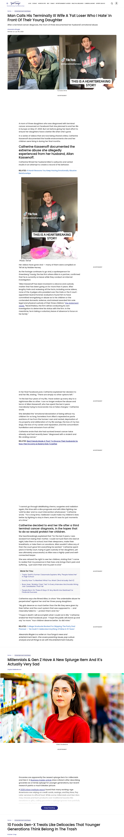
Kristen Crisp (12, 834)
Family (52, 3)
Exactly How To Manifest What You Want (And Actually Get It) (48, 580)
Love (29, 3)
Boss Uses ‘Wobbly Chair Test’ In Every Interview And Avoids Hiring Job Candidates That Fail (50, 585)
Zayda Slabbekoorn (14, 669)
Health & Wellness (77, 3)
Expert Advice (100, 3)
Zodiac (34, 3)
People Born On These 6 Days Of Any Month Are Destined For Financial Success (47, 591)
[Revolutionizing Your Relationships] (16, 3)
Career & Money (90, 3)
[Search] (111, 3)
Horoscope (42, 3)
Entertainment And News (23, 11)
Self (48, 3)
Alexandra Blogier (14, 29)
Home (9, 11)
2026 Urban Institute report (32, 789)
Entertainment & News (63, 3)
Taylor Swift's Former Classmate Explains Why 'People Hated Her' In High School (49, 576)
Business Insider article (41, 780)
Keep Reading (49, 808)
